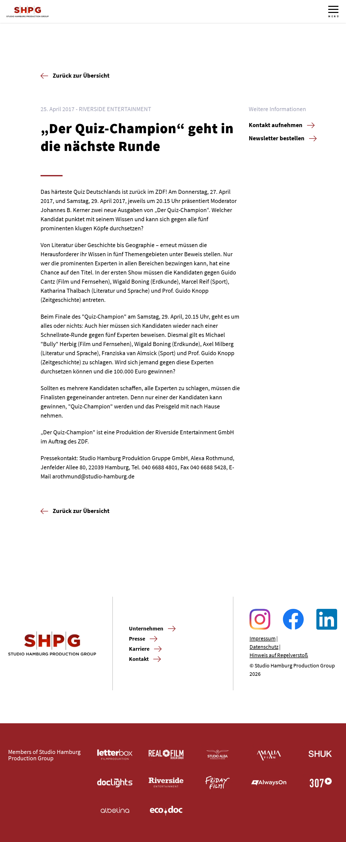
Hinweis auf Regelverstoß (278, 655)
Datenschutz (263, 646)
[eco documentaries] (166, 811)
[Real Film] (166, 755)
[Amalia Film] (268, 755)
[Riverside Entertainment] (166, 783)
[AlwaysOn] (268, 783)
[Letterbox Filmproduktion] (114, 755)
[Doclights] (114, 783)
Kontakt (139, 658)
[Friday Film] (217, 783)
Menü (334, 16)
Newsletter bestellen (276, 138)
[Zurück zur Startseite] (27, 11)
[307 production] (320, 783)
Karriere (139, 648)
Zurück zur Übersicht (81, 75)
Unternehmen (146, 628)
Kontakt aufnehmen (275, 125)
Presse (137, 638)
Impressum (262, 638)
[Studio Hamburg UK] (320, 755)
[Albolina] (114, 811)
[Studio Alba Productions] (217, 755)
